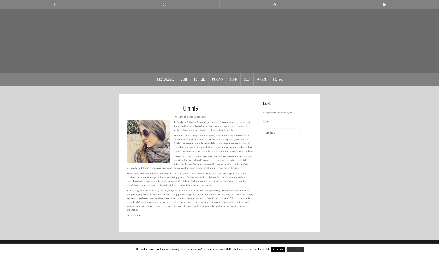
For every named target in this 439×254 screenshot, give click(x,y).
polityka (278, 79)
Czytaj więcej (295, 249)
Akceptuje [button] (278, 249)
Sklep (247, 79)
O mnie (184, 79)
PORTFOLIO (199, 79)
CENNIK (233, 79)
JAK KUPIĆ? (217, 79)
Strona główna (165, 79)
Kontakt (261, 79)
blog (212, 135)
